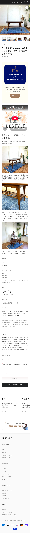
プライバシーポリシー (8, 512)
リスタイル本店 (6, 359)
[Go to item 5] (25, 39)
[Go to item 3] (14, 39)
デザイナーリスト (6, 477)
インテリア (5, 468)
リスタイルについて (7, 490)
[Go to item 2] (9, 39)
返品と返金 (5, 452)
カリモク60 (5, 44)
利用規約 (4, 509)
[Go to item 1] (4, 39)
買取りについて (6, 458)
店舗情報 (4, 493)
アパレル (4, 471)
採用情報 (4, 496)
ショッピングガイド (7, 455)
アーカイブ (5, 479)
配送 (3, 449)
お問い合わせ (23, 281)
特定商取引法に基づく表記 (9, 515)
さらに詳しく (5, 411)
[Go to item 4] (20, 39)
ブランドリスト (6, 474)
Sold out (15, 378)
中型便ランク (6, 334)
